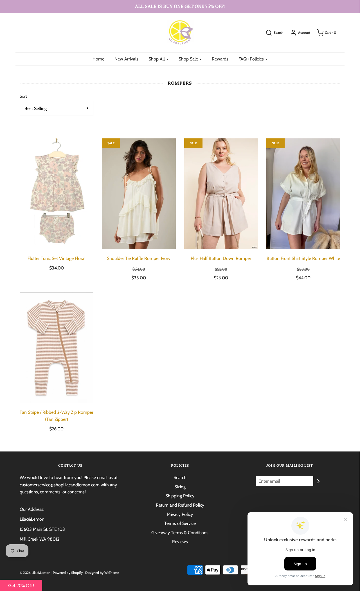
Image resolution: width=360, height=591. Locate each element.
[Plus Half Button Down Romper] (221, 193)
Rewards (220, 59)
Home (98, 59)
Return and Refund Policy (180, 505)
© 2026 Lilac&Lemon (35, 572)
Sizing (180, 486)
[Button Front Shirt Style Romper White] (303, 193)
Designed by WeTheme (102, 572)
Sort (23, 96)
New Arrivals (126, 59)
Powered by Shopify (68, 572)
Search (180, 477)
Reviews (180, 541)
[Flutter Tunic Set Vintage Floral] (57, 193)
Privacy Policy (180, 514)
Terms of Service (180, 523)
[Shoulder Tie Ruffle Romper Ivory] (139, 193)
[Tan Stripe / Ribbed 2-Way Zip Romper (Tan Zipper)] (57, 347)
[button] (21, 585)
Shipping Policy (179, 495)
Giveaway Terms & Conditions (179, 532)
